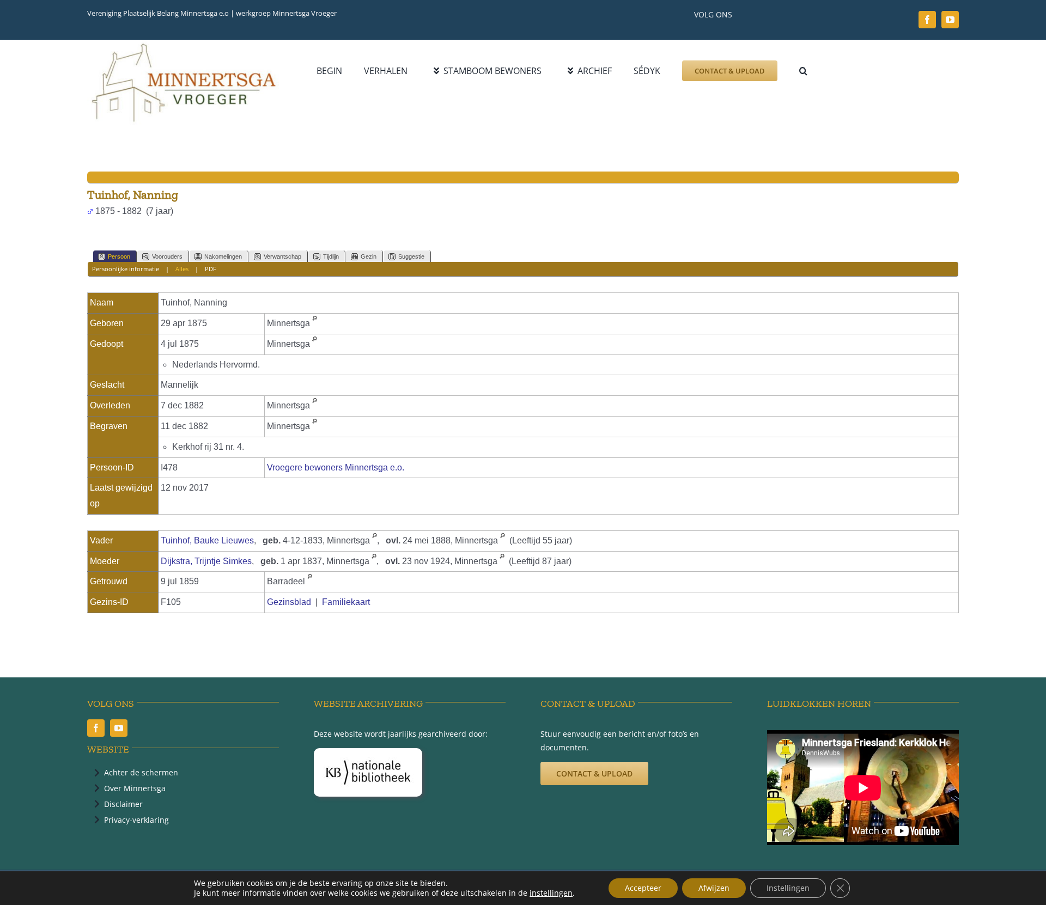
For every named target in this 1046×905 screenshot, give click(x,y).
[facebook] (927, 19)
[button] (803, 70)
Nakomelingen (223, 256)
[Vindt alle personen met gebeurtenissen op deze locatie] (314, 323)
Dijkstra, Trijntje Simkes (206, 561)
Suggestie (411, 256)
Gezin (368, 256)
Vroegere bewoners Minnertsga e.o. (335, 467)
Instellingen (788, 888)
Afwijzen (713, 888)
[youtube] (950, 19)
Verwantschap (282, 256)
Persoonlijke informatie (125, 269)
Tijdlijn (331, 256)
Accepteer (643, 888)
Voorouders (167, 256)
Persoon (119, 256)
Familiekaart (346, 602)
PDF (210, 269)
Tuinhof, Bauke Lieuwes (207, 540)
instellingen (551, 893)
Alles (181, 269)
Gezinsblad (289, 602)
